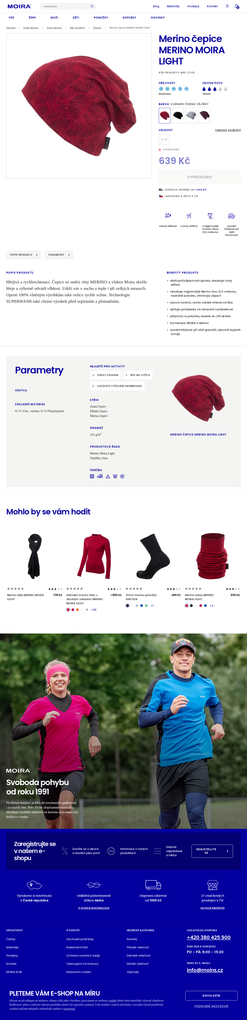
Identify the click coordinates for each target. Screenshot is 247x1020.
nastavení (69, 1008)
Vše (11, 18)
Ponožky (101, 18)
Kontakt (212, 6)
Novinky (158, 18)
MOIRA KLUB (14, 972)
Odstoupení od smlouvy (82, 964)
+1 (152, 606)
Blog (156, 6)
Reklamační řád (76, 947)
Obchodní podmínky (80, 939)
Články (10, 939)
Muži (54, 18)
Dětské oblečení (137, 964)
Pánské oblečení (138, 947)
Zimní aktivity (54, 28)
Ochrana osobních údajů (83, 956)
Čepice (97, 28)
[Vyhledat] (93, 6)
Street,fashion (108, 375)
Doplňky (129, 18)
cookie (112, 1000)
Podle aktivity (31, 28)
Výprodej (133, 972)
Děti (76, 18)
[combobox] (65, 6)
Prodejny (193, 6)
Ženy (32, 18)
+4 (211, 606)
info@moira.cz (205, 970)
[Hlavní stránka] (19, 6)
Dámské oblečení (138, 956)
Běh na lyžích (77, 28)
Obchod (10, 28)
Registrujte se (206, 851)
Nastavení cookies (78, 972)
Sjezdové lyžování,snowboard (119, 386)
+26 (93, 610)
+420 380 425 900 (209, 937)
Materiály (173, 6)
